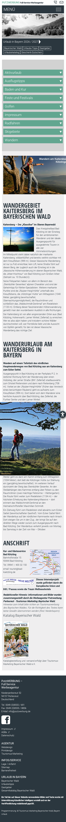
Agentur (7, 743)
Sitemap (5, 767)
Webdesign (6, 747)
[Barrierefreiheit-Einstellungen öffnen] (62, 414)
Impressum (7, 729)
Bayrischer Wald (46, 601)
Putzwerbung (11, 2)
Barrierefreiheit (8, 770)
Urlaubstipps (7, 784)
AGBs (4, 732)
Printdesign (7, 750)
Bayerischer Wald (13, 48)
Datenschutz (7, 735)
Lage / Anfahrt (8, 764)
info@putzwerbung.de (19, 711)
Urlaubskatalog (11, 52)
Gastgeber (45, 48)
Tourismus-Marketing (12, 753)
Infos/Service (11, 760)
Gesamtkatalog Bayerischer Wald (18, 790)
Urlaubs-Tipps (31, 48)
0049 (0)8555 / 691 (15, 705)
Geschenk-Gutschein (31, 52)
